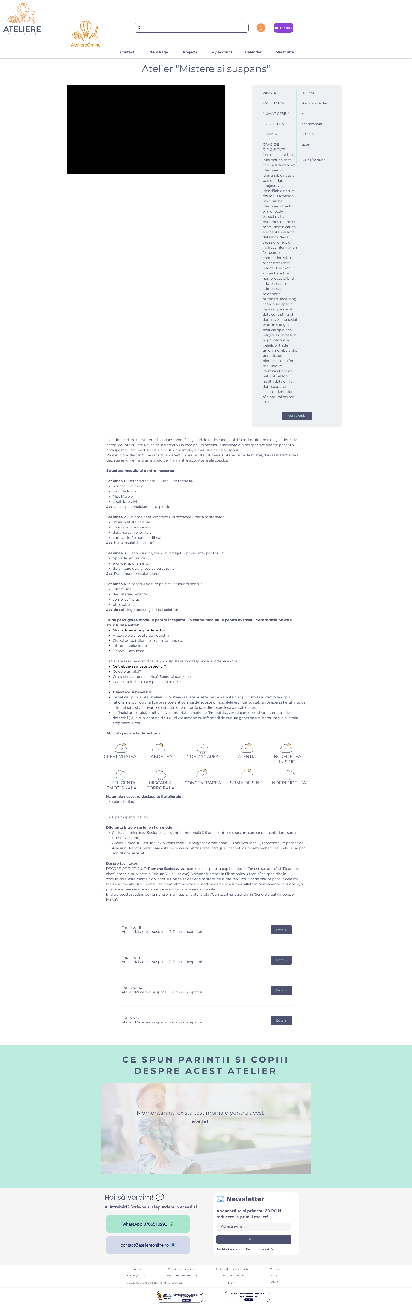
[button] (261, 27)
